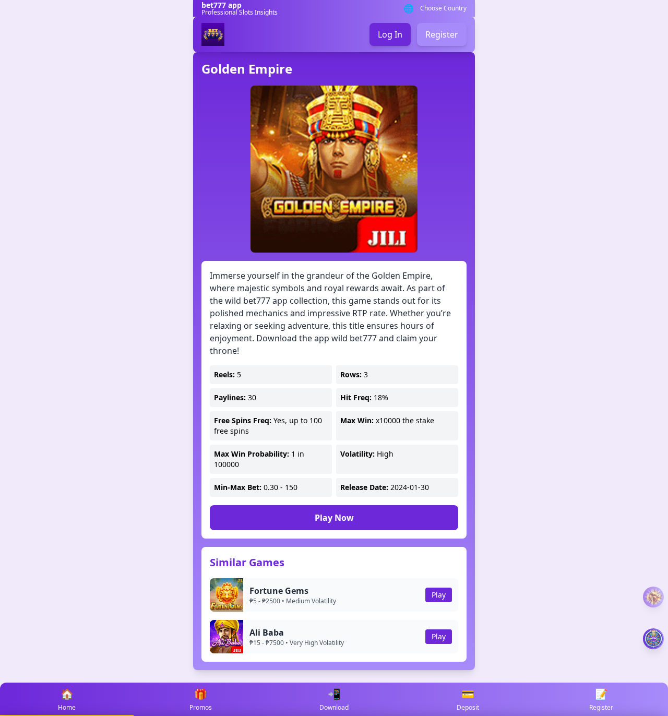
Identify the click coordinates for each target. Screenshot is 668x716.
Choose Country (443, 8)
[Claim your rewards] (653, 638)
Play (439, 595)
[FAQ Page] (653, 597)
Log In (390, 34)
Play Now (334, 517)
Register (441, 34)
